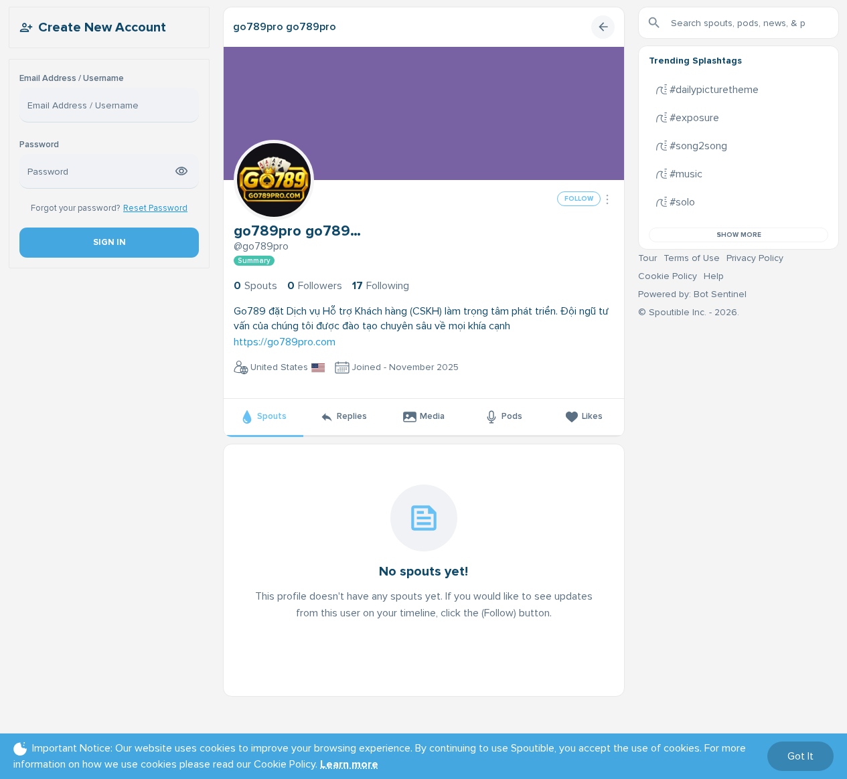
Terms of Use (692, 258)
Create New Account (102, 27)
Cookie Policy (667, 276)
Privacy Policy (754, 258)
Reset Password (155, 208)
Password (39, 145)
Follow (578, 199)
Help (714, 276)
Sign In (108, 242)
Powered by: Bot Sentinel (692, 294)
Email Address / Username (71, 78)
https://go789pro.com (284, 342)
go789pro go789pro (284, 26)
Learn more (349, 764)
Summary (254, 260)
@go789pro (261, 246)
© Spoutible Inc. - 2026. (688, 312)
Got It (800, 756)
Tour (647, 258)
